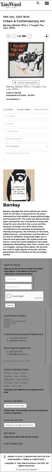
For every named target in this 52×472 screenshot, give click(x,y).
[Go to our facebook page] (6, 452)
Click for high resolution (27, 82)
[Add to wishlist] (47, 36)
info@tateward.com (18, 340)
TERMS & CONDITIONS (33, 459)
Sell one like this (41, 109)
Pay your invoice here (15, 406)
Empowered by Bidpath (26, 469)
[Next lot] (30, 36)
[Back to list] (8, 36)
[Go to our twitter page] (11, 452)
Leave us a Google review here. (20, 425)
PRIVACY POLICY (16, 456)
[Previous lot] (14, 36)
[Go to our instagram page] (22, 452)
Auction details (23, 109)
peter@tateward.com (18, 354)
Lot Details (8, 109)
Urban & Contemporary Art (24, 21)
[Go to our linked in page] (16, 452)
